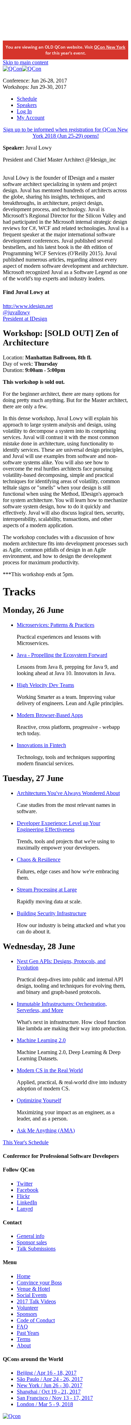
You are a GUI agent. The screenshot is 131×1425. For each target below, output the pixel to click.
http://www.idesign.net (28, 306)
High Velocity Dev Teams (45, 685)
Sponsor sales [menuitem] (32, 1242)
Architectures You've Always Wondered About (68, 793)
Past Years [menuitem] (28, 1333)
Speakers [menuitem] (27, 105)
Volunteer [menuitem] (27, 1308)
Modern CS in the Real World (50, 1070)
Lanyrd (25, 1209)
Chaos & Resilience (38, 859)
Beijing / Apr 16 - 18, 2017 (47, 1373)
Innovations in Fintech (41, 745)
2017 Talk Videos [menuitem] (36, 1301)
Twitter (24, 1184)
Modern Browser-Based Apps (50, 715)
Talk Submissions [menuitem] (36, 1249)
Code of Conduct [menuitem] (36, 1320)
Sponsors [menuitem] (27, 1314)
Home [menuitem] (23, 1276)
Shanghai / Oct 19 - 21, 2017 (49, 1392)
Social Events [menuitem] (32, 1295)
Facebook (27, 1190)
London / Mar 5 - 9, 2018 (45, 1404)
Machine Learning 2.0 (41, 1040)
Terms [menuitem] (23, 1339)
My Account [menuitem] (30, 118)
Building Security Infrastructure (51, 913)
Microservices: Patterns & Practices (55, 625)
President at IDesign (25, 319)
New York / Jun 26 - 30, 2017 (49, 1385)
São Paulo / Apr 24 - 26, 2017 (50, 1379)
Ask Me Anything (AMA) (46, 1130)
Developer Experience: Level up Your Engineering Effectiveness (58, 826)
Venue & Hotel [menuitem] (33, 1289)
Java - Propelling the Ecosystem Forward (62, 655)
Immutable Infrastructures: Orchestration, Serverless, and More (62, 1007)
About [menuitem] (24, 1345)
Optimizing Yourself (39, 1100)
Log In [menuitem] (24, 111)
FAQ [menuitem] (22, 1327)
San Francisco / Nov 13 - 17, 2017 (55, 1398)
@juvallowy (16, 312)
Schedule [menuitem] (27, 99)
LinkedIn (27, 1202)
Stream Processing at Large (47, 890)
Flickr (23, 1196)
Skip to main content (25, 62)
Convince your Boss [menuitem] (39, 1283)
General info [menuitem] (30, 1236)
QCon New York (109, 47)
